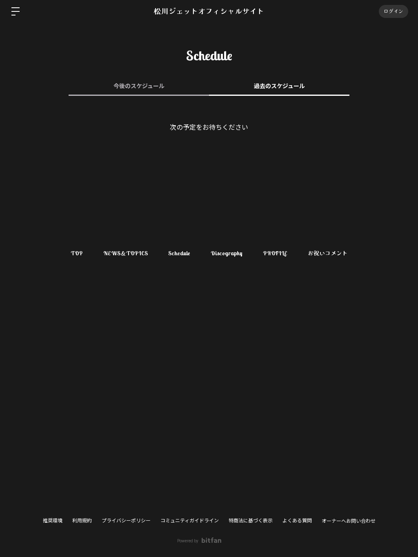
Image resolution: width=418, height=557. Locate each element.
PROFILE (275, 253)
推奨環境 (52, 521)
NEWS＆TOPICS (125, 253)
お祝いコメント (328, 253)
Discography (226, 253)
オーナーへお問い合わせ (349, 521)
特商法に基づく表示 (251, 521)
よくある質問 (297, 521)
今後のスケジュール (139, 86)
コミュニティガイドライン (189, 521)
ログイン (393, 11)
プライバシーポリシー (126, 521)
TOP (77, 253)
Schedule (179, 253)
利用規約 (82, 521)
